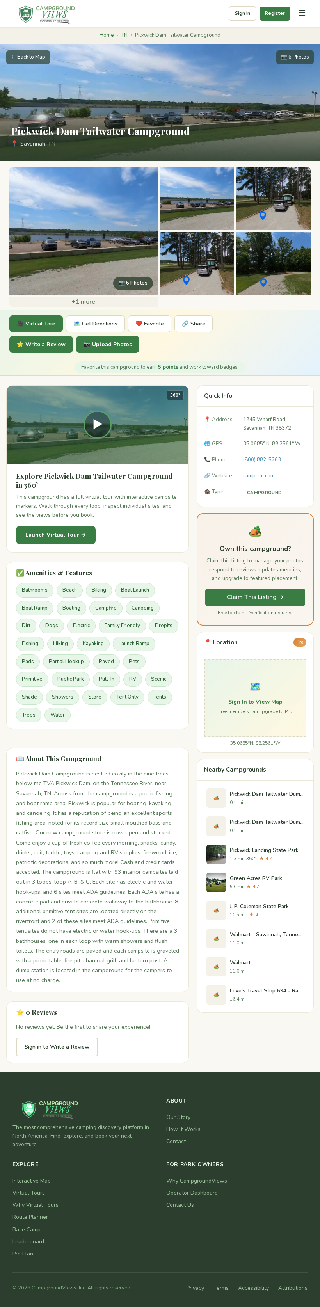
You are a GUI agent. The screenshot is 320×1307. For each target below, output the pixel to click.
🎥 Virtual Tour (36, 323)
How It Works (183, 1129)
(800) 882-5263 (262, 459)
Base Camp (26, 1229)
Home (107, 35)
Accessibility (253, 1288)
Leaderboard (28, 1241)
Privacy (195, 1288)
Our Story (178, 1117)
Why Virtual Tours (35, 1205)
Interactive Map (31, 1180)
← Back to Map (28, 56)
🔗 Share (193, 323)
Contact (176, 1141)
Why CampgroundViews (196, 1180)
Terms (221, 1288)
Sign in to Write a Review (57, 1047)
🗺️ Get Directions (95, 323)
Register (275, 13)
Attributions (293, 1288)
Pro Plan (22, 1253)
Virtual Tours (28, 1193)
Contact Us (180, 1205)
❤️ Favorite (149, 323)
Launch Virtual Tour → (55, 535)
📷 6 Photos (295, 56)
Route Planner (30, 1217)
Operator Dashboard (192, 1193)
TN (124, 35)
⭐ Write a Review (41, 344)
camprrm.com (259, 475)
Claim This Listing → (255, 597)
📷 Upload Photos (108, 344)
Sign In (242, 13)
